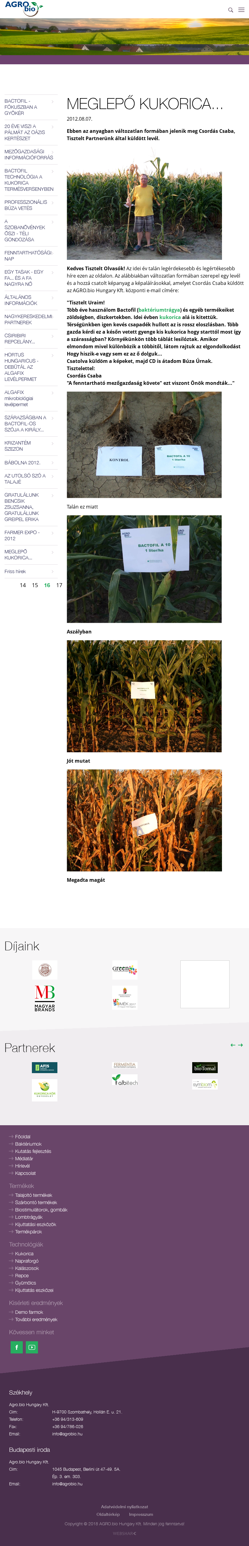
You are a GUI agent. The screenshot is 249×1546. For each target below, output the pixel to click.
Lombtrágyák (29, 1217)
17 (59, 585)
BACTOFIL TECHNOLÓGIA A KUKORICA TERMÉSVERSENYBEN (29, 180)
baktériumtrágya (159, 310)
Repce (22, 1275)
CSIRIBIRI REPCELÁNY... (20, 338)
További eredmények (36, 1319)
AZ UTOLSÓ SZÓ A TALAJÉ (25, 478)
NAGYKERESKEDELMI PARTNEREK (28, 319)
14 (23, 585)
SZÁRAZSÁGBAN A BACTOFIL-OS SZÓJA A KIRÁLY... (25, 423)
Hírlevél (22, 1165)
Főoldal (22, 1136)
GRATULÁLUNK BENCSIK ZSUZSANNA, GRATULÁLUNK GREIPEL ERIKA (22, 507)
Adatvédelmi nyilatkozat (124, 1506)
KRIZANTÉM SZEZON (18, 446)
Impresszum (141, 1514)
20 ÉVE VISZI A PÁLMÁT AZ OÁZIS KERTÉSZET (25, 132)
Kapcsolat (25, 1173)
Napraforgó (27, 1261)
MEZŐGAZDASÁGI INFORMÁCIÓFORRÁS (29, 154)
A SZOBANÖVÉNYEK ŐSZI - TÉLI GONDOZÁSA (25, 230)
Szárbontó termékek (36, 1202)
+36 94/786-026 (67, 1426)
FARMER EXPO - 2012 (22, 535)
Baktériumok (28, 1144)
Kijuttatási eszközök (35, 1224)
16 (47, 585)
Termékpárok (28, 1231)
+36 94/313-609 (67, 1419)
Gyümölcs (25, 1282)
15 (35, 585)
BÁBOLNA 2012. (22, 462)
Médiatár (24, 1158)
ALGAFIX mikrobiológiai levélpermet (19, 398)
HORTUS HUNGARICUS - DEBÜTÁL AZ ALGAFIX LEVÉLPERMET (22, 367)
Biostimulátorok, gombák (41, 1209)
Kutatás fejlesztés (33, 1151)
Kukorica (24, 1253)
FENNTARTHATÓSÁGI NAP (28, 255)
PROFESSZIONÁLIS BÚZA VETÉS (26, 205)
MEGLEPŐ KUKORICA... (18, 554)
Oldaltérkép (108, 1514)
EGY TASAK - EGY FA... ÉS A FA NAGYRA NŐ (24, 278)
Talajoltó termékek (33, 1195)
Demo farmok (29, 1312)
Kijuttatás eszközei (34, 1290)
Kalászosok (27, 1268)
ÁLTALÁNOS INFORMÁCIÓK (21, 300)
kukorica (170, 317)
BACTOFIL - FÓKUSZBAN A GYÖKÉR (21, 107)
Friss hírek (15, 571)
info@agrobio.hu (67, 1433)
